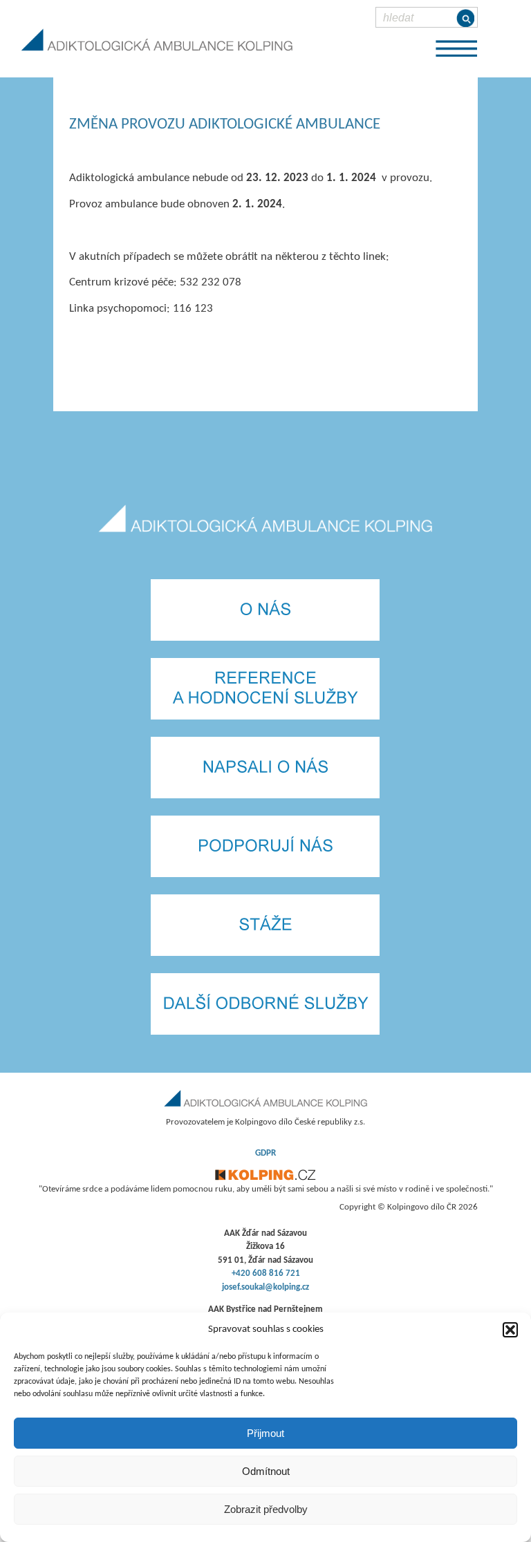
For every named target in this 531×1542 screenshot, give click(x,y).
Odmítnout (266, 1471)
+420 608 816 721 (266, 1273)
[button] (510, 1330)
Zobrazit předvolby (266, 1509)
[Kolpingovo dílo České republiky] (265, 1178)
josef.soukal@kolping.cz (265, 1287)
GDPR (265, 1153)
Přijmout (265, 1433)
